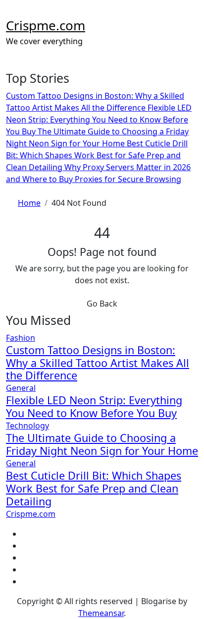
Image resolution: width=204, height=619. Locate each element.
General (21, 387)
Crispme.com (45, 25)
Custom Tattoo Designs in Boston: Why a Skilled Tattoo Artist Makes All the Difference (97, 363)
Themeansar (101, 613)
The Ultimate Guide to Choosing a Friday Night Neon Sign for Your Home (102, 444)
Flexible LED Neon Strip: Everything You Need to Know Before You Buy (94, 406)
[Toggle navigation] (12, 12)
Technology (27, 425)
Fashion (20, 337)
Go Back (102, 303)
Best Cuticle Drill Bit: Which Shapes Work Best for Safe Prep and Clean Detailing (93, 488)
